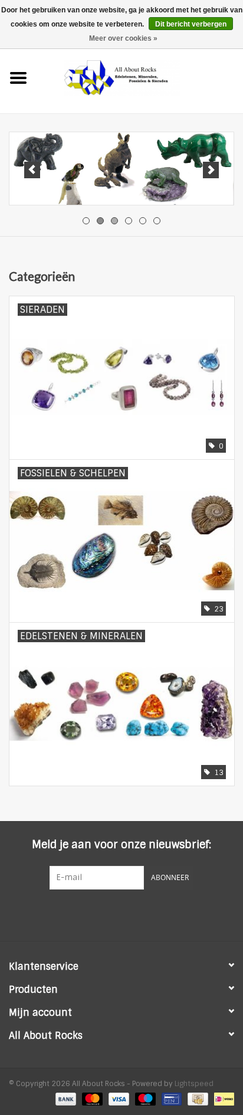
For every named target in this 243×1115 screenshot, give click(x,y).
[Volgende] (211, 170)
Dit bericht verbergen (190, 24)
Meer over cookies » (123, 38)
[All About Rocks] (140, 77)
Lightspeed (194, 1083)
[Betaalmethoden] (64, 1098)
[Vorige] (32, 170)
